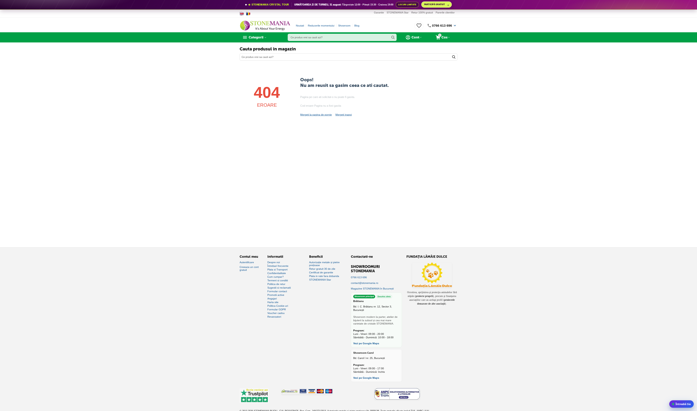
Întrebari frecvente (277, 265)
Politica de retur (276, 284)
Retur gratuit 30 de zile (322, 268)
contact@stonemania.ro (364, 282)
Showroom (344, 25)
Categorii (256, 37)
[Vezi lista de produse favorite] (419, 27)
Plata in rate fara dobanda (324, 276)
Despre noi (273, 262)
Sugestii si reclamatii (279, 287)
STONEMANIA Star (398, 12)
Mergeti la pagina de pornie (316, 114)
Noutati (300, 25)
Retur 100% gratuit (422, 12)
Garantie (379, 12)
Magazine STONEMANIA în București (372, 288)
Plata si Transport (277, 269)
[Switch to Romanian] (248, 13)
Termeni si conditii (277, 280)
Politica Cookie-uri (277, 305)
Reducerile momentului (321, 25)
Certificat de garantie (321, 272)
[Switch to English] (242, 13)
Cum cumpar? (275, 276)
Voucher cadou (276, 313)
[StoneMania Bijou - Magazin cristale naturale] (265, 25)
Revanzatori (274, 316)
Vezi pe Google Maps (366, 343)
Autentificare (247, 262)
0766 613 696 (442, 25)
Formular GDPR (276, 309)
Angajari (272, 298)
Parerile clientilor (445, 12)
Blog (356, 25)
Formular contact (277, 291)
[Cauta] (393, 37)
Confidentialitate (276, 273)
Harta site (272, 302)
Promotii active (275, 294)
